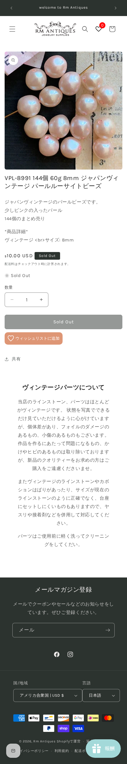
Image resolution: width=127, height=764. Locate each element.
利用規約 (62, 751)
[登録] (107, 630)
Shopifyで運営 (69, 741)
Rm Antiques (44, 741)
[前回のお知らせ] (11, 8)
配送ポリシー (85, 751)
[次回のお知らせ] (115, 8)
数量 (9, 287)
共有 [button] (16, 359)
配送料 (9, 264)
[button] (12, 29)
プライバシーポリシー (31, 751)
